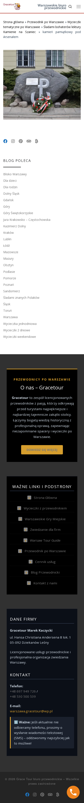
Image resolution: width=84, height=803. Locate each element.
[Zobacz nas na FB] (5, 141)
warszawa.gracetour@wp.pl (31, 711)
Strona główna (13, 22)
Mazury (8, 258)
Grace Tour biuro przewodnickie (39, 779)
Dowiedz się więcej (42, 450)
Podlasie (9, 272)
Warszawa (10, 317)
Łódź (6, 245)
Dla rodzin (10, 187)
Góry (6, 206)
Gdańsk (8, 200)
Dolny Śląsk (11, 193)
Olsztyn (8, 265)
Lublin (7, 239)
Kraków (8, 233)
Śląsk (6, 304)
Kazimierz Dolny (14, 226)
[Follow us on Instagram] (13, 141)
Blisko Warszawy (15, 174)
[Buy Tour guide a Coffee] (36, 141)
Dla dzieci (10, 181)
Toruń (7, 310)
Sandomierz (11, 291)
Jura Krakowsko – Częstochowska (26, 220)
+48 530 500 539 (23, 696)
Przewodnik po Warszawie (45, 22)
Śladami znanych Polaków (21, 298)
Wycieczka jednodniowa (20, 324)
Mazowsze (10, 252)
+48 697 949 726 (23, 691)
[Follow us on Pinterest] (21, 141)
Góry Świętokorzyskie (18, 213)
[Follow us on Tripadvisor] (28, 141)
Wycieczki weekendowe (19, 337)
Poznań (8, 285)
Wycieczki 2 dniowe (16, 330)
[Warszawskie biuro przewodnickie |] (11, 6)
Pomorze (9, 278)
